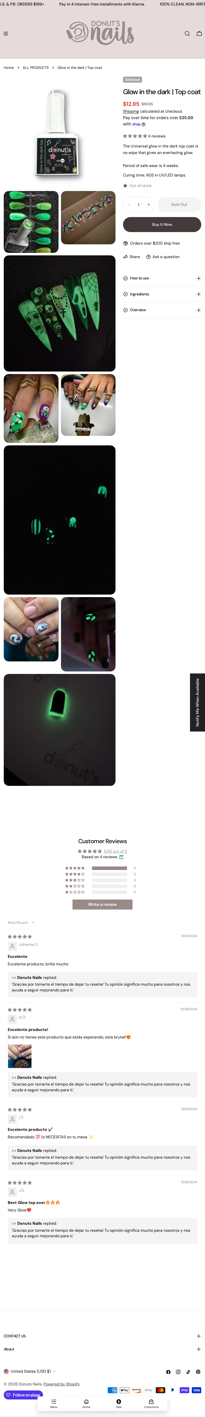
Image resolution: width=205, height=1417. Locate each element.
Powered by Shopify (62, 1384)
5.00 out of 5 (115, 851)
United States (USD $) (31, 1371)
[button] (135, 136)
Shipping (131, 111)
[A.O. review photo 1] (20, 1056)
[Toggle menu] (6, 34)
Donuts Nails (30, 1384)
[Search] (187, 34)
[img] (20, 936)
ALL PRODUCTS (35, 67)
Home (9, 67)
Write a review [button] (102, 904)
